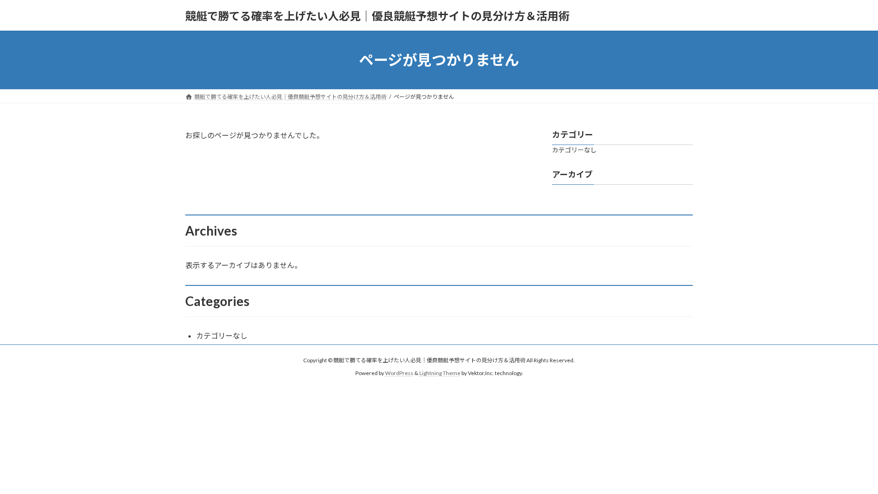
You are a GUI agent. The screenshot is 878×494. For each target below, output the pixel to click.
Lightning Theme (439, 373)
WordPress (399, 373)
